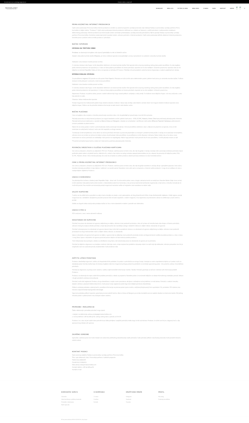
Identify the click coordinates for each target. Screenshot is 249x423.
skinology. (17, 2)
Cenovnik (63, 397)
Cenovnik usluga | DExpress (111, 62)
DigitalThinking (91, 419)
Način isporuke (65, 405)
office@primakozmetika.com (91, 369)
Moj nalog (161, 397)
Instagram (129, 397)
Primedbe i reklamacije (67, 402)
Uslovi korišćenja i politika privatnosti (71, 399)
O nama (96, 397)
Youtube (128, 402)
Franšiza (96, 399)
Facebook (128, 399)
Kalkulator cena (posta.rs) (111, 84)
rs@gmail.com (22, 2)
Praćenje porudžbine (164, 399)
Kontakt (96, 402)
